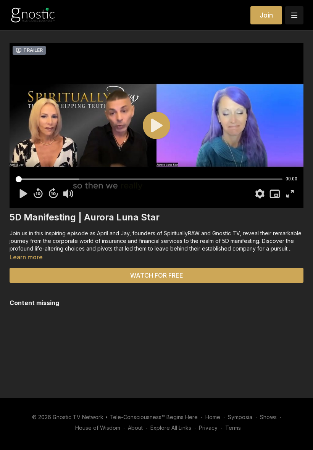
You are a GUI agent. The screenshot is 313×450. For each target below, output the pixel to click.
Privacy (208, 427)
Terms (233, 427)
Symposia (240, 417)
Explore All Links (170, 427)
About (135, 427)
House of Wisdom (97, 427)
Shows (268, 417)
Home (212, 417)
